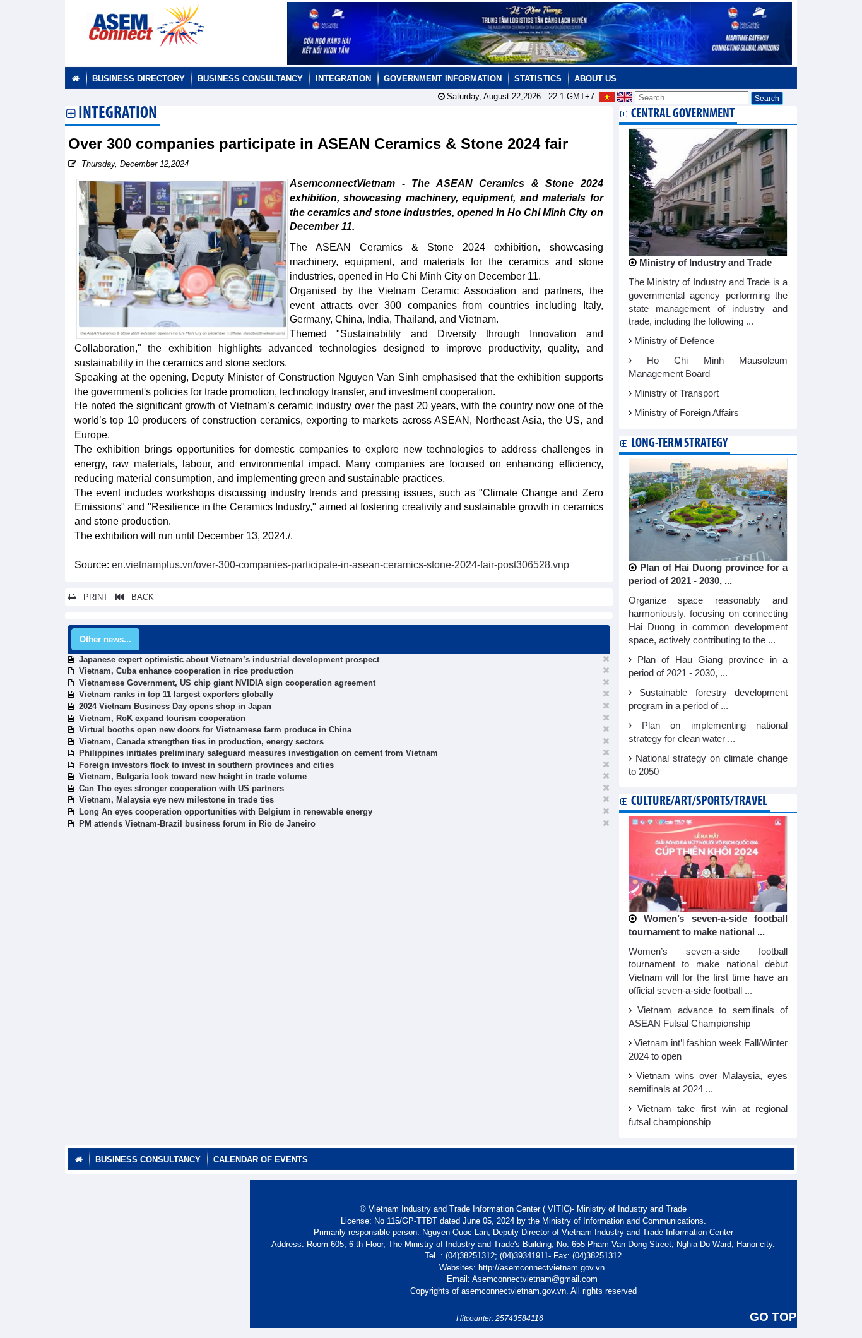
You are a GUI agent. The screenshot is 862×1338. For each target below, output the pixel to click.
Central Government (683, 114)
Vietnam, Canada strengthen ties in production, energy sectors (201, 741)
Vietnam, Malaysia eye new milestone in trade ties (176, 799)
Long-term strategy (679, 443)
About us (595, 78)
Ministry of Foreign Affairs (686, 413)
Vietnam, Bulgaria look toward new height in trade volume (193, 776)
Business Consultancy (250, 78)
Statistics (538, 78)
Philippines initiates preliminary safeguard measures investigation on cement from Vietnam (258, 753)
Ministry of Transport (676, 393)
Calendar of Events (260, 1159)
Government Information (443, 78)
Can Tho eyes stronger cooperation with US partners (181, 788)
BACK (139, 597)
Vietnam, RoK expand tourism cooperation (162, 718)
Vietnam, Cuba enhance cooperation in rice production (186, 671)
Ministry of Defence (674, 341)
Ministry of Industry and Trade (705, 263)
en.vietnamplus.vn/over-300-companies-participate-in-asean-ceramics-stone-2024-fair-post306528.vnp (340, 564)
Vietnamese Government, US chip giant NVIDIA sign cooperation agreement (227, 683)
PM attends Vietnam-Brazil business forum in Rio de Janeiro (197, 823)
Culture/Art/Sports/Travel (699, 801)
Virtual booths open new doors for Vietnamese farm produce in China (215, 729)
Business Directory (138, 78)
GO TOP (773, 1316)
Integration (343, 78)
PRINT (92, 597)
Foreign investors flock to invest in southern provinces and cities (206, 765)
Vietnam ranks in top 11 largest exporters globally (176, 694)
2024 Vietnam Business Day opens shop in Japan (175, 706)
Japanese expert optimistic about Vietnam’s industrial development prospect (229, 659)
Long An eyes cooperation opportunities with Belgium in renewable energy (225, 811)
